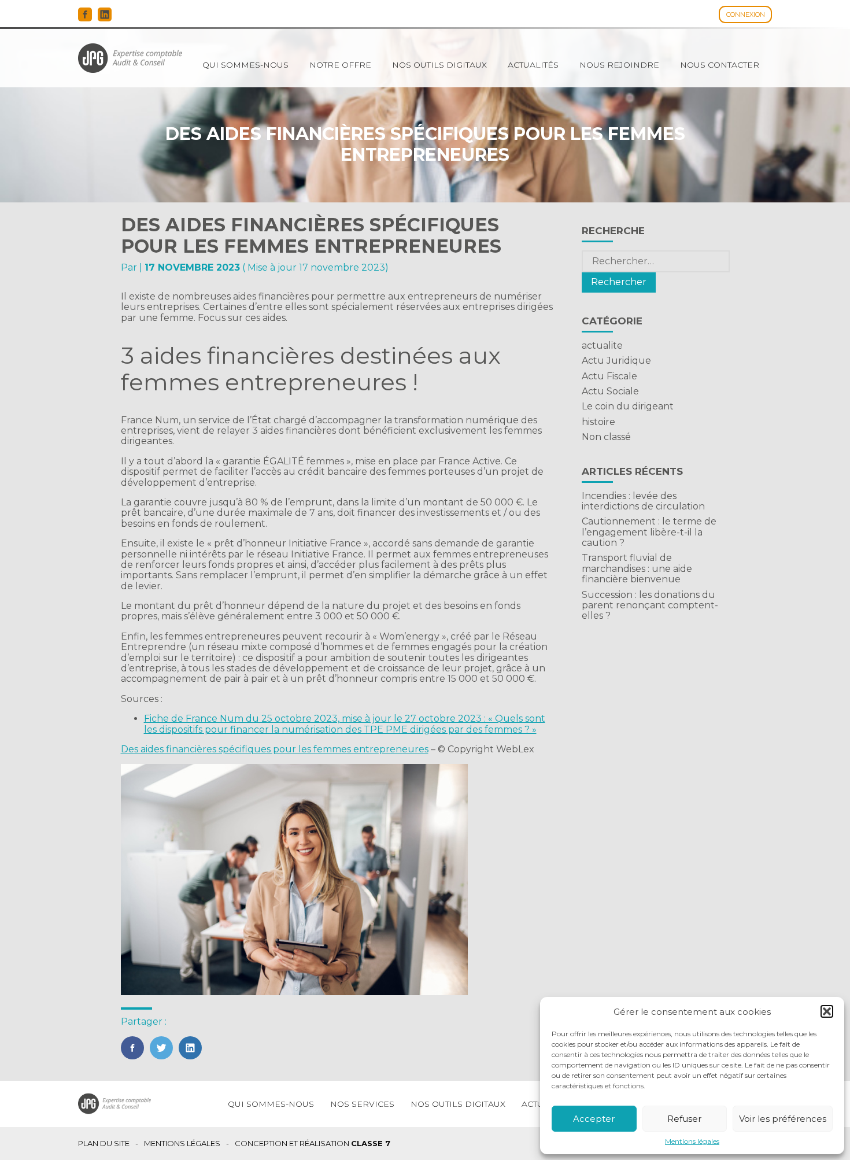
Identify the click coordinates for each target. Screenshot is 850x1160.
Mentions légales (692, 1141)
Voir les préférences (782, 1118)
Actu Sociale (610, 391)
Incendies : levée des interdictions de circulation (643, 501)
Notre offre (340, 65)
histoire (598, 421)
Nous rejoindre (619, 65)
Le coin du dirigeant (628, 406)
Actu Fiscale (609, 376)
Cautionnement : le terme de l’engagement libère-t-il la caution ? (649, 532)
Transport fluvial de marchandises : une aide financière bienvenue (637, 568)
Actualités (533, 65)
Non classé (606, 436)
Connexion (745, 14)
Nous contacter (719, 65)
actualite (602, 345)
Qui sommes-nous (245, 65)
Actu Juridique (616, 360)
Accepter (594, 1118)
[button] (827, 1011)
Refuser (684, 1118)
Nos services (362, 1104)
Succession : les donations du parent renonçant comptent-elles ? (650, 605)
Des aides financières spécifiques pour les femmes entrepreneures (274, 749)
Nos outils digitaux (439, 65)
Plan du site (104, 1143)
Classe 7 (370, 1143)
